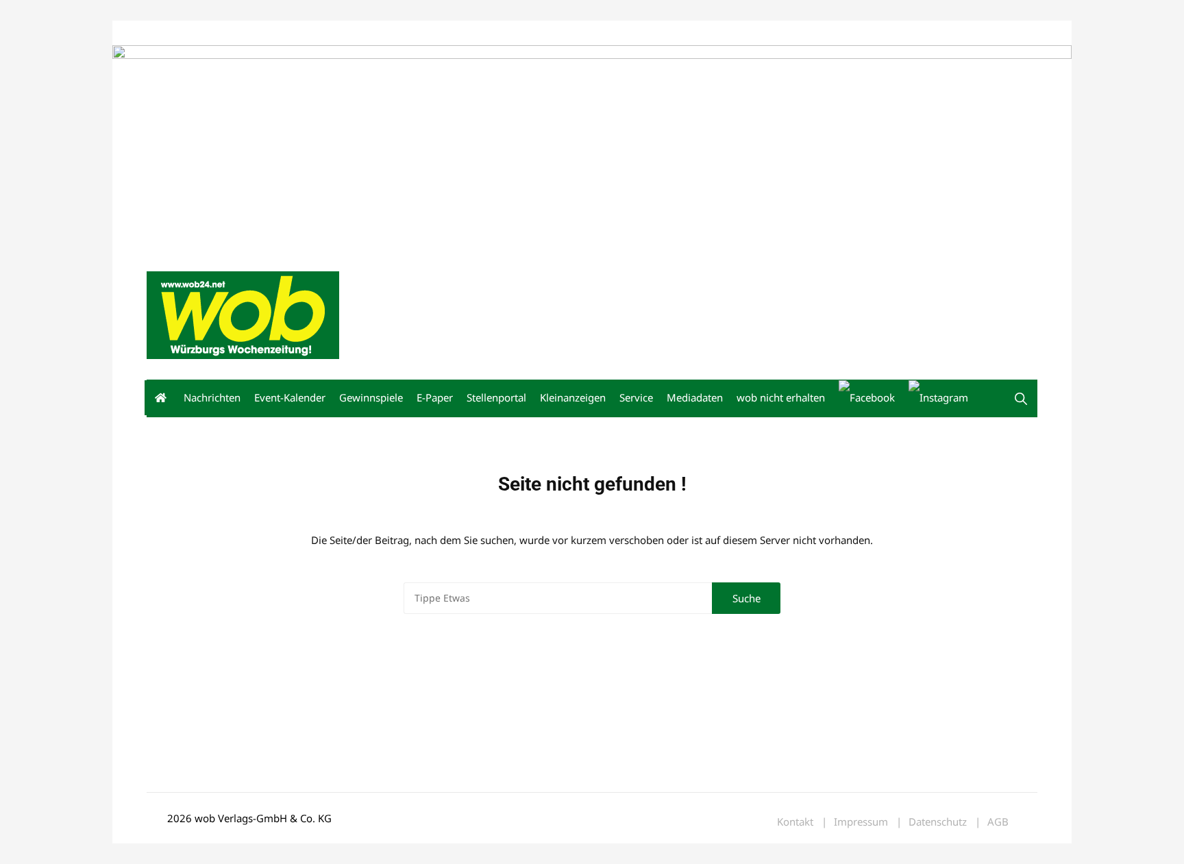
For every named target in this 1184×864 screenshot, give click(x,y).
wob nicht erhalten (241, 33)
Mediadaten (171, 33)
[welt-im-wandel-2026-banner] (592, 146)
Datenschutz (938, 822)
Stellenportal (496, 397)
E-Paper (435, 397)
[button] (1021, 399)
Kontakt (302, 33)
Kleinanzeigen (573, 397)
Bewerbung (403, 33)
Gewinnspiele (371, 397)
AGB (998, 822)
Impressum (349, 33)
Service (636, 397)
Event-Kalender (289, 397)
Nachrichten (212, 397)
